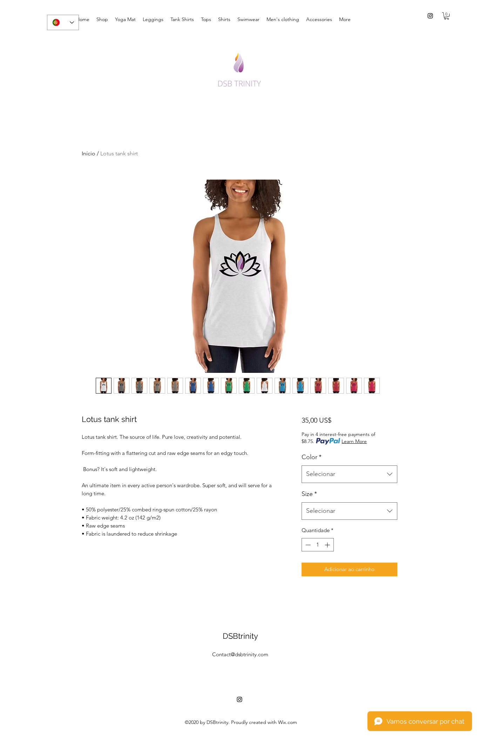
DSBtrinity (240, 635)
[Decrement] (307, 544)
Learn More (354, 441)
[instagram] (430, 15)
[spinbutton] (317, 544)
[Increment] (328, 544)
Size (309, 494)
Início (88, 153)
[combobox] (349, 474)
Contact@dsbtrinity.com (240, 654)
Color (312, 457)
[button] (446, 16)
